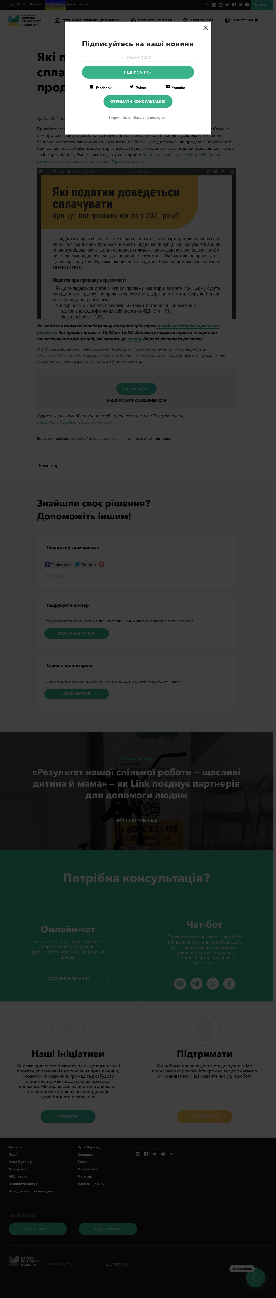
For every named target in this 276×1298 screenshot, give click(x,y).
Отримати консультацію (138, 101)
